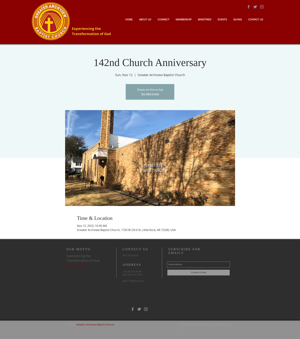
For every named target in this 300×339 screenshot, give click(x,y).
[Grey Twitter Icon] (255, 6)
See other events (150, 93)
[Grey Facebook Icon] (248, 6)
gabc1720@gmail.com (133, 280)
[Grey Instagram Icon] (261, 6)
